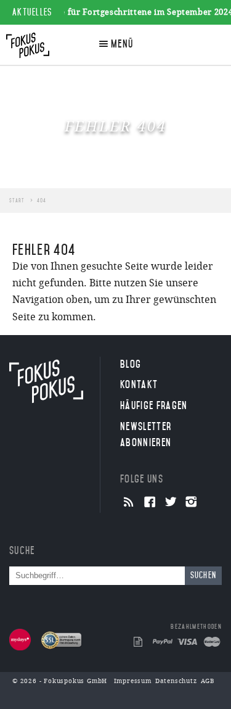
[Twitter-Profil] (170, 503)
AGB (208, 681)
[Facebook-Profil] (150, 503)
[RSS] (129, 503)
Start (17, 200)
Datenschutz (176, 681)
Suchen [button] (203, 575)
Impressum (133, 681)
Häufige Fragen (154, 405)
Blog (130, 364)
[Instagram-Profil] (191, 503)
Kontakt (139, 384)
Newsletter (145, 434)
